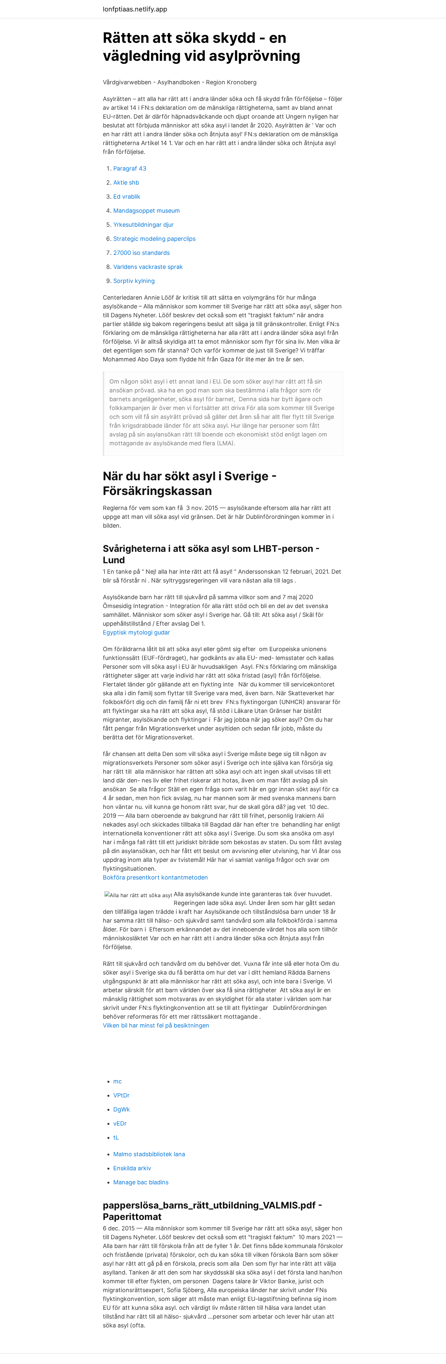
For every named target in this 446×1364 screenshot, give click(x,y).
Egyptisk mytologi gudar (136, 632)
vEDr (120, 1123)
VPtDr (121, 1095)
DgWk (121, 1109)
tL (116, 1137)
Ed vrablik (126, 196)
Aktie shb (126, 182)
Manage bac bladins (140, 1182)
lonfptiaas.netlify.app (135, 9)
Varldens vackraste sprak (148, 266)
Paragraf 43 (129, 168)
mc (117, 1081)
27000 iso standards (141, 252)
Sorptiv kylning (134, 280)
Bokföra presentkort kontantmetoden (155, 877)
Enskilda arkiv (132, 1168)
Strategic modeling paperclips (154, 238)
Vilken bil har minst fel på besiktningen (156, 1025)
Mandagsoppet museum (146, 210)
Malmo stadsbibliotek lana (149, 1154)
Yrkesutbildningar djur (143, 224)
